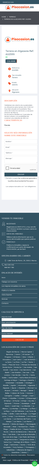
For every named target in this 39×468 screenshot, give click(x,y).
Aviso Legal (7, 460)
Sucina (22, 445)
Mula (14, 427)
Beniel (31, 390)
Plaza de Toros (14, 365)
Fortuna (16, 403)
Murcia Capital (26, 352)
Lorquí (10, 416)
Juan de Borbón (30, 359)
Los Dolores (31, 416)
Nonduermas (23, 427)
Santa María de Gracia (28, 378)
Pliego (5, 429)
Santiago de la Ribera (21, 442)
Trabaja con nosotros (9, 282)
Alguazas (6, 388)
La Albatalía (26, 406)
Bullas (7, 393)
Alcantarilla (22, 385)
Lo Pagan (32, 414)
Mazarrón (5, 424)
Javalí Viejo (16, 406)
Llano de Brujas (21, 414)
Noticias (5, 299)
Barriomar (9, 354)
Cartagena (8, 396)
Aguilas (13, 385)
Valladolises (10, 450)
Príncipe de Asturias (29, 365)
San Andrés (28, 367)
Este (24, 357)
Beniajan (24, 390)
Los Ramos (28, 421)
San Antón (14, 370)
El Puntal (16, 401)
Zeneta (24, 452)
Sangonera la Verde (27, 439)
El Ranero (17, 357)
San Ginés (11, 434)
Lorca (4, 416)
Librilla (11, 414)
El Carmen (26, 354)
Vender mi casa (8, 2)
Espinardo (8, 403)
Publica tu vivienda (8, 290)
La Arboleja (14, 409)
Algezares (31, 385)
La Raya (7, 411)
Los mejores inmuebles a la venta (13, 286)
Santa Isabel (13, 378)
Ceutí (32, 396)
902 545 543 (9, 265)
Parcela (7, 125)
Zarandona (15, 452)
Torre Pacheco (18, 447)
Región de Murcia (12, 352)
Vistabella (19, 383)
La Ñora (32, 409)
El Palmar (7, 401)
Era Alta (31, 401)
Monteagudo (31, 424)
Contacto (5, 303)
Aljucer (13, 388)
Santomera (14, 445)
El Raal (23, 401)
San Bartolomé (25, 370)
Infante (30, 357)
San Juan (26, 372)
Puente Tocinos (29, 429)
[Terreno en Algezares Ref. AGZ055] (19, 39)
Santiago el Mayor (10, 380)
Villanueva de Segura (24, 450)
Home (4, 17)
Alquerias (22, 388)
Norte (31, 362)
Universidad (10, 383)
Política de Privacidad (20, 460)
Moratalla (7, 427)
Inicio (3, 277)
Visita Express (7, 295)
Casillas (17, 396)
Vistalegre (29, 383)
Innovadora (7, 359)
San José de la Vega (10, 437)
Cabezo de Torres (17, 393)
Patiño (32, 427)
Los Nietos (17, 421)
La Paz (24, 362)
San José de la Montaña (26, 434)
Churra (4, 398)
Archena (15, 390)
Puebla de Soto (15, 429)
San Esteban (16, 372)
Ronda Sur (18, 367)
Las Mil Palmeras (18, 411)
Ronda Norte (7, 367)
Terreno (12, 17)
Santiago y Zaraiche (27, 380)
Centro (17, 354)
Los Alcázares (20, 416)
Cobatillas (12, 398)
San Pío (25, 375)
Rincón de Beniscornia (19, 432)
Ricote (6, 432)
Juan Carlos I (17, 359)
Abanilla (6, 385)
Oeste (4, 365)
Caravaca (29, 393)
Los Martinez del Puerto (22, 419)
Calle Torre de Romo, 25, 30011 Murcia (21, 260)
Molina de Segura (17, 424)
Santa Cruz (8, 442)
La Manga (24, 409)
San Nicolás (16, 375)
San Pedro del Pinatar (27, 437)
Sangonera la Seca (11, 439)
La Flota (17, 362)
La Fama (8, 362)
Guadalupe (25, 403)
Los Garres (7, 419)
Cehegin (25, 396)
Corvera (21, 398)
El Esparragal (31, 398)
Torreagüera (30, 447)
